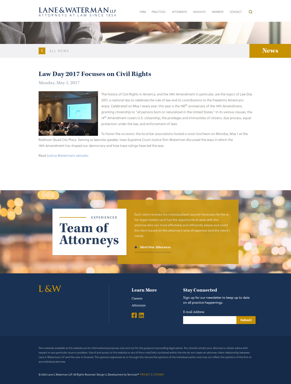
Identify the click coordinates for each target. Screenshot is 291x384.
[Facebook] (134, 315)
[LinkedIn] (141, 315)
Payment (218, 12)
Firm (143, 12)
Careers (137, 298)
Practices (159, 12)
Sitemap (158, 374)
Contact (236, 12)
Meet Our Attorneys (155, 247)
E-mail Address (193, 312)
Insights (199, 12)
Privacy (145, 374)
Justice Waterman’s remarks (67, 155)
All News (59, 50)
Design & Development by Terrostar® (118, 374)
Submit (246, 320)
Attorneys (179, 12)
